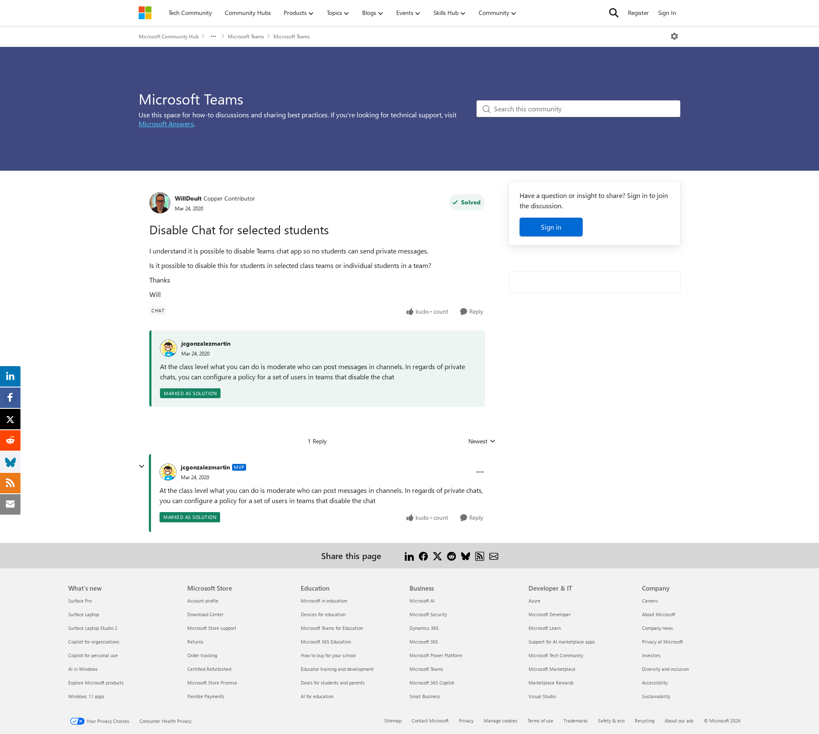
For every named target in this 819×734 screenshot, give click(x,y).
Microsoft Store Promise (212, 682)
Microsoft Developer (550, 614)
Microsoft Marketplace (552, 669)
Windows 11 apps (86, 696)
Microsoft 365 (424, 641)
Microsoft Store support (211, 628)
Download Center (205, 614)
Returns (195, 641)
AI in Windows (83, 669)
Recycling (644, 720)
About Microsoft (658, 614)
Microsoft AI (422, 600)
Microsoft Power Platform (436, 655)
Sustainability (656, 696)
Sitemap (392, 720)
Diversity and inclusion (665, 669)
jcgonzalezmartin (205, 343)
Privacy (466, 720)
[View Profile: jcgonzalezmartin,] (168, 348)
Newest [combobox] (482, 441)
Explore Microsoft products (96, 682)
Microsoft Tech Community (556, 655)
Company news (657, 628)
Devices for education (323, 614)
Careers (650, 600)
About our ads (679, 720)
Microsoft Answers (166, 123)
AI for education (317, 696)
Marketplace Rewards (551, 682)
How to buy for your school (328, 655)
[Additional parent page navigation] (213, 36)
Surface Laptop (83, 614)
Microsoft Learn (545, 628)
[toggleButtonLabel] (674, 36)
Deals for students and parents (333, 682)
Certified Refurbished (209, 669)
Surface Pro (80, 600)
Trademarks (575, 720)
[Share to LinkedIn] (409, 555)
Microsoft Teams (246, 36)
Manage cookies (500, 720)
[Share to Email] (493, 555)
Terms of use (540, 720)
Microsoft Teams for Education (332, 628)
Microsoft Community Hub (169, 36)
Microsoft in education (324, 600)
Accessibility (655, 682)
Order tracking (202, 655)
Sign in (551, 226)
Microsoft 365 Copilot (432, 682)
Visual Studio (542, 696)
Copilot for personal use (93, 655)
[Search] (614, 13)
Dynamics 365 (424, 628)
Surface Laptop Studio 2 (92, 628)
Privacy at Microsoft (662, 641)
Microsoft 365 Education (326, 641)
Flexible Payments (205, 696)
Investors (651, 655)
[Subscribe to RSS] (479, 555)
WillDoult (188, 198)
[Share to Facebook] (423, 555)
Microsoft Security (428, 614)
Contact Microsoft (430, 720)
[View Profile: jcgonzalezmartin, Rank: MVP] (168, 472)
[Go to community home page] (145, 12)
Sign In (667, 13)
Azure (534, 600)
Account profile (202, 600)
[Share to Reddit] (451, 555)
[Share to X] (437, 555)
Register (638, 13)
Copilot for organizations (93, 641)
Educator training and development (337, 669)
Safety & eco (611, 720)
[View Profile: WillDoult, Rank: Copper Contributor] (160, 202)
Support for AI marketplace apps (562, 641)
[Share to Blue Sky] (465, 555)
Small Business (425, 696)
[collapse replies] (141, 466)
